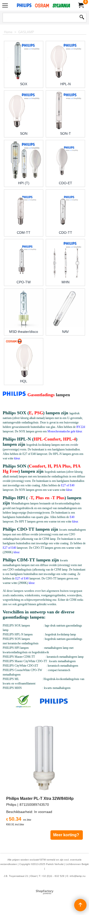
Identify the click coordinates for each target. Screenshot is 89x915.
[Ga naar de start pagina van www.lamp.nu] (43, 5)
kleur (17, 458)
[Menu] (5, 5)
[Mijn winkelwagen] (80, 5)
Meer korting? (66, 835)
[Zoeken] (82, 17)
